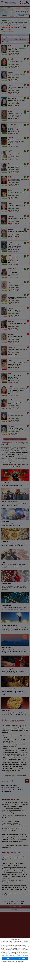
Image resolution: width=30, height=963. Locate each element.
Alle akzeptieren (21, 958)
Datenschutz (24, 961)
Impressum (17, 961)
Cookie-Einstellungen (8, 961)
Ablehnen (8, 958)
